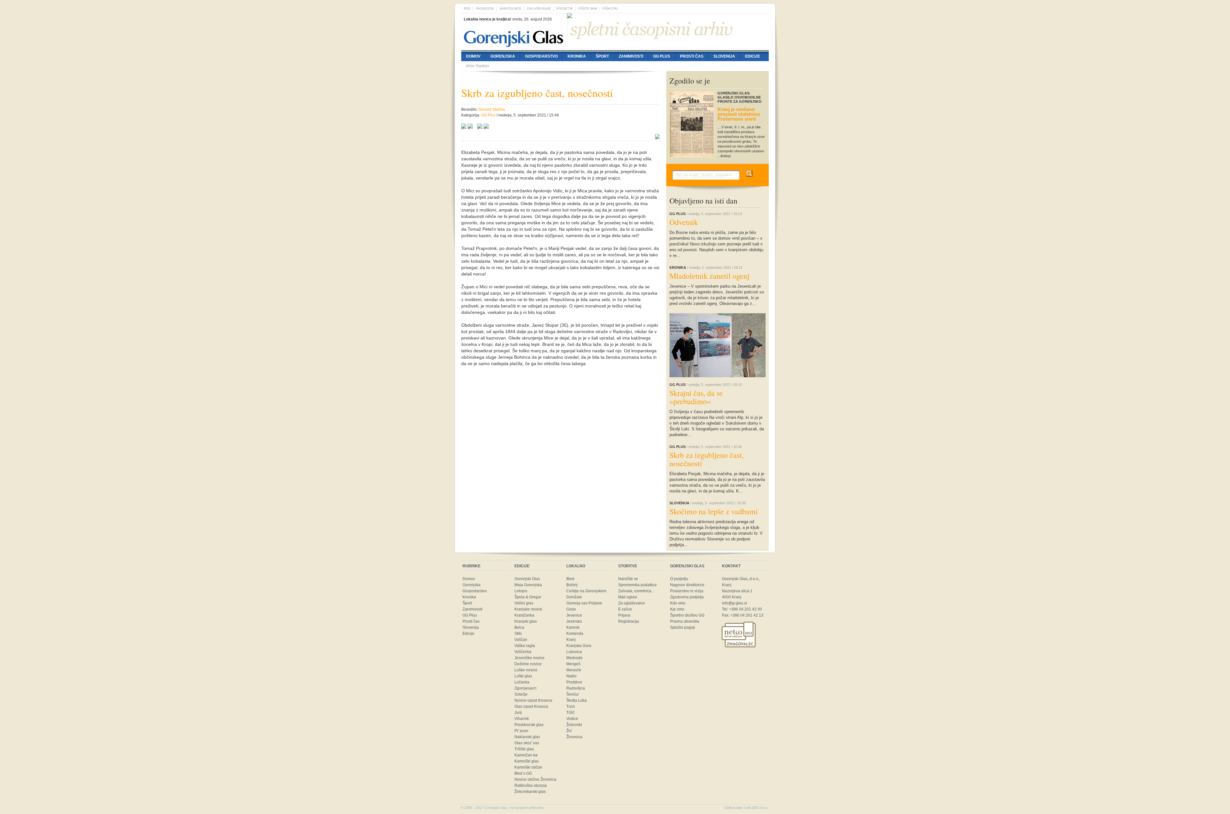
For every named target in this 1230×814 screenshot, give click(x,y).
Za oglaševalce (631, 603)
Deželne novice (528, 664)
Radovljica (575, 688)
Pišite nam (587, 8)
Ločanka (521, 682)
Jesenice (574, 615)
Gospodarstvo (541, 56)
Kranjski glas (525, 621)
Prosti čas (691, 56)
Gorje (571, 609)
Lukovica (574, 652)
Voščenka (522, 652)
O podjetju (679, 579)
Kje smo (677, 609)
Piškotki (610, 8)
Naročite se (628, 579)
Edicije (752, 56)
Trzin (570, 706)
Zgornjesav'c (525, 688)
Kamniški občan (528, 767)
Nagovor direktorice (687, 585)
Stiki (518, 633)
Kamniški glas (526, 761)
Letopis (520, 591)
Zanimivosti (631, 56)
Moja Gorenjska (528, 585)
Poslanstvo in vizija (686, 591)
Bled (570, 579)
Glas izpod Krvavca (531, 706)
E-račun (625, 609)
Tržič (570, 712)
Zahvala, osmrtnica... (636, 591)
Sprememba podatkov (637, 585)
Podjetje (564, 8)
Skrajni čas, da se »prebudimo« (696, 397)
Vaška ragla (524, 645)
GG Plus (661, 56)
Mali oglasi (627, 597)
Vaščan (520, 639)
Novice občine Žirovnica (535, 779)
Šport (602, 56)
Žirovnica (574, 737)
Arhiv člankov (477, 66)
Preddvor (574, 682)
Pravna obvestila (684, 621)
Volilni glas (523, 603)
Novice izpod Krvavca (533, 700)
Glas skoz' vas (526, 743)
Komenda (574, 633)
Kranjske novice (528, 609)
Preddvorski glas (529, 724)
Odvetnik (683, 222)
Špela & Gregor (527, 597)
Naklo (571, 676)
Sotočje (521, 694)
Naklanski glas (527, 737)
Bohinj (572, 585)
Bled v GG (523, 773)
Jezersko (574, 621)
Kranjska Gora (578, 645)
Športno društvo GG (687, 615)
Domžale (574, 597)
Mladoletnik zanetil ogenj (709, 276)
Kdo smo (677, 603)
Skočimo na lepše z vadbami (713, 511)
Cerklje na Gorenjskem (586, 591)
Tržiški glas (524, 749)
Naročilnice (510, 8)
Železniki (574, 724)
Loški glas (523, 676)
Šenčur (572, 694)
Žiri (569, 731)
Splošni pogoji (682, 627)
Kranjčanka (524, 615)
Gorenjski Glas (527, 579)
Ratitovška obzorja (530, 785)
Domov (473, 56)
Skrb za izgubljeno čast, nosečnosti (706, 459)
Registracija (628, 621)
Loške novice (525, 670)
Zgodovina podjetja (687, 597)
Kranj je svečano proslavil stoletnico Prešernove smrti (739, 114)
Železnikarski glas (530, 791)
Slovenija (724, 56)
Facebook (485, 8)
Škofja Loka (576, 700)
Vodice (572, 718)
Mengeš (573, 664)
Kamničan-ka (525, 755)
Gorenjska (502, 56)
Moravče (573, 670)
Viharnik (521, 718)
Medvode (574, 658)
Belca (519, 627)
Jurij (518, 712)
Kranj (571, 639)
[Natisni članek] (486, 127)
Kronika (577, 56)
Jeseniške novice (529, 658)
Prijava (624, 615)
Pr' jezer (521, 731)
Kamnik (572, 627)
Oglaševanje (539, 8)
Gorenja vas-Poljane (584, 603)
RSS (467, 8)
